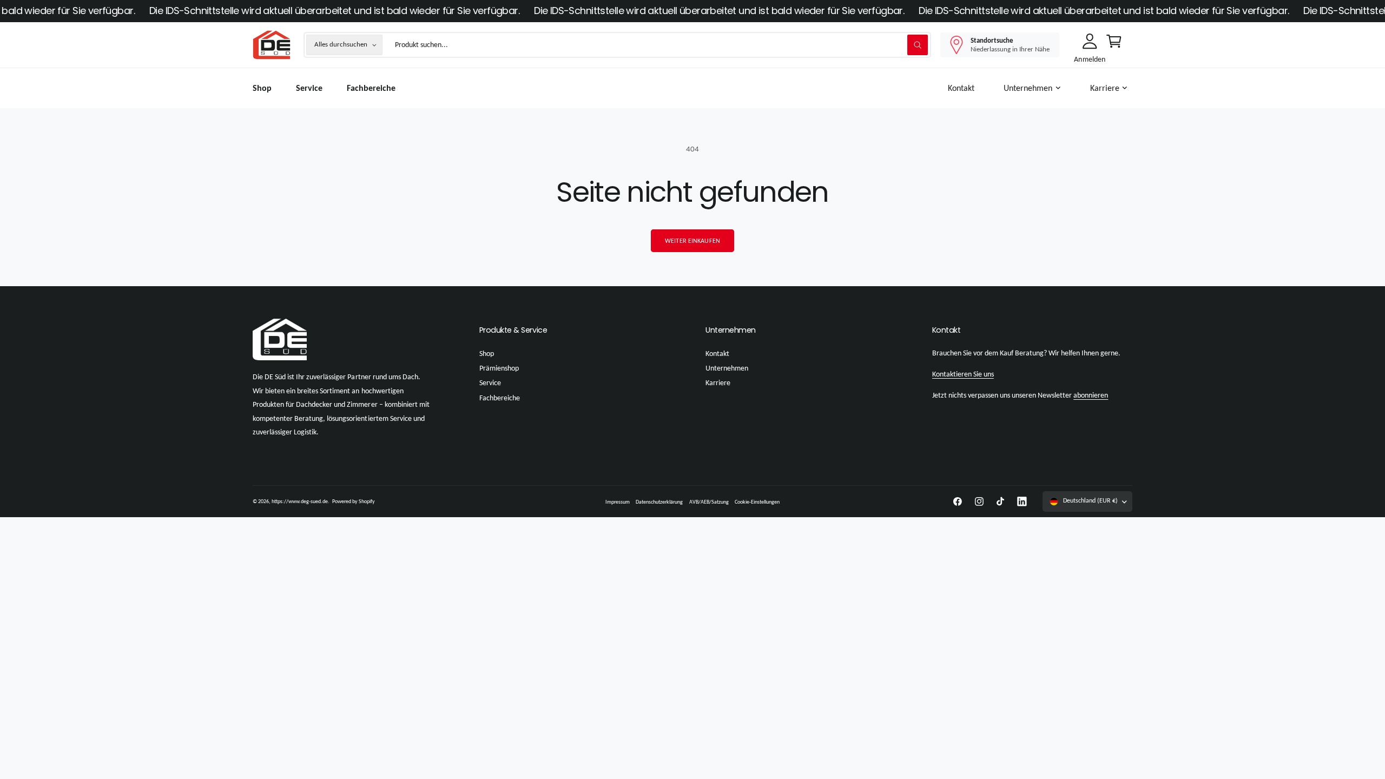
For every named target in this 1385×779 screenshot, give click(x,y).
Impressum (617, 501)
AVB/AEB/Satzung (709, 501)
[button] (1034, 88)
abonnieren (1090, 395)
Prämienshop (499, 368)
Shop (486, 353)
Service (490, 382)
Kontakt (717, 353)
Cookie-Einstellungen (757, 501)
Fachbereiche (499, 397)
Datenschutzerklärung (659, 501)
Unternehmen (1028, 88)
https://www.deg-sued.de (300, 501)
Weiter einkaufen (692, 241)
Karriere (1104, 88)
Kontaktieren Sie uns (963, 374)
